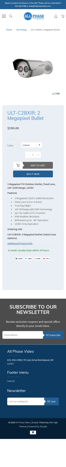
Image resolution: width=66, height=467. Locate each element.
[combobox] (31, 145)
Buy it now (33, 174)
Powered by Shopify (37, 426)
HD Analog (21, 29)
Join (53, 401)
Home (9, 29)
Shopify (35, 422)
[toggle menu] (4, 16)
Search (11, 381)
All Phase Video (22, 422)
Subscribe (55, 335)
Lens (10, 145)
